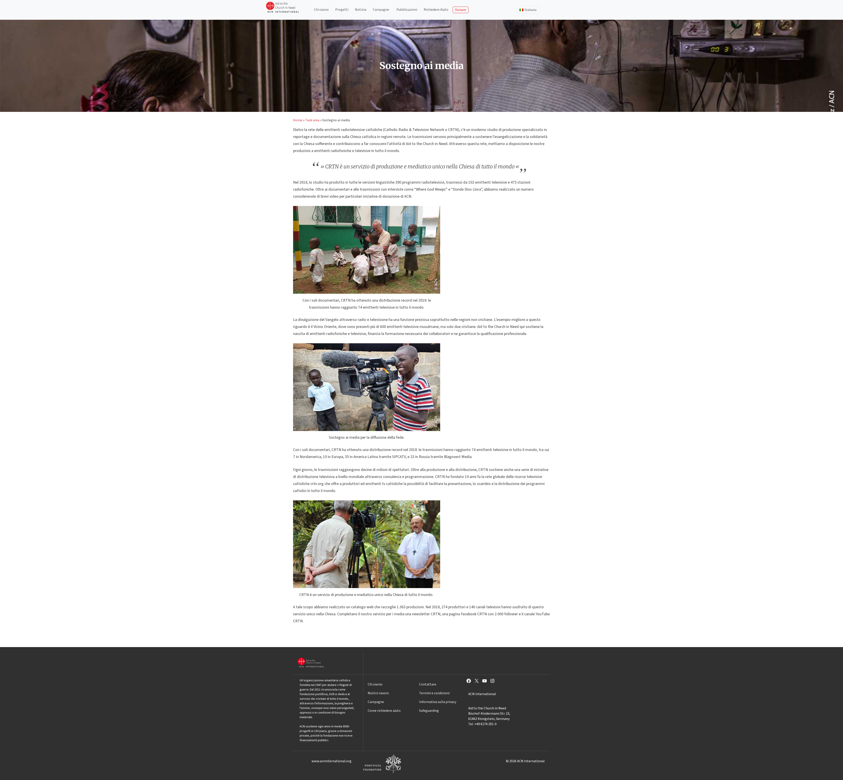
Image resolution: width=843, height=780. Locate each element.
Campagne (381, 9)
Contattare (427, 684)
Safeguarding (429, 710)
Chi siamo (321, 9)
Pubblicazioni (406, 9)
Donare (460, 9)
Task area (312, 120)
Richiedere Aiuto (436, 9)
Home (297, 120)
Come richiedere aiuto (384, 710)
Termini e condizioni (434, 693)
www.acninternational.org (331, 761)
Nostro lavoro (378, 693)
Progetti (341, 9)
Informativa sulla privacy (437, 701)
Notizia (360, 9)
